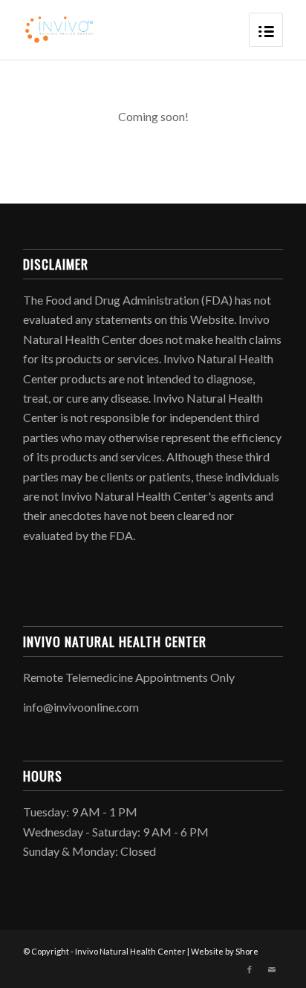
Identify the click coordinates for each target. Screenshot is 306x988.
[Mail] (272, 969)
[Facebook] (249, 969)
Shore (246, 951)
